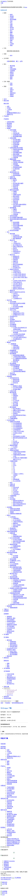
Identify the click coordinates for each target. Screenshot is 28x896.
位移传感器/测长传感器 (16, 147)
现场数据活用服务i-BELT (14, 112)
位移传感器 (16, 151)
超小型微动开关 (17, 245)
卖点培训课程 (13, 654)
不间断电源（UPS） (15, 560)
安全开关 (12, 322)
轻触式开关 (16, 295)
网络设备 (12, 485)
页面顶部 (3, 743)
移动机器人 (13, 528)
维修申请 (9, 811)
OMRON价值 (10, 674)
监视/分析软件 (14, 547)
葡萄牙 (12, 35)
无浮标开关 (16, 235)
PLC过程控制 (16, 481)
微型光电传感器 (14, 190)
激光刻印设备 (13, 576)
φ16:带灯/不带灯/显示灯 (19, 275)
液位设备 (12, 233)
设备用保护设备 (17, 572)
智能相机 (15, 164)
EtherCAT (15, 443)
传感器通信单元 (17, 134)
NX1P (14, 465)
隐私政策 (6, 864)
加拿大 (12, 89)
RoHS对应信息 (11, 628)
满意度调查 (10, 821)
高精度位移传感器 (18, 149)
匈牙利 (12, 27)
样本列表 (9, 801)
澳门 (17, 61)
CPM (14, 476)
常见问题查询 (10, 619)
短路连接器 (16, 602)
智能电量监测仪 (17, 536)
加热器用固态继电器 (18, 355)
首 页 (5, 99)
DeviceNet (15, 493)
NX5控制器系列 (17, 423)
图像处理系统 (17, 160)
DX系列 (15, 447)
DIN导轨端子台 (17, 586)
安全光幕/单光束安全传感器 (17, 303)
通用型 (15, 394)
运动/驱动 (9, 507)
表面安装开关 (17, 251)
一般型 (15, 241)
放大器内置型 (17, 141)
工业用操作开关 (17, 298)
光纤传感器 (13, 130)
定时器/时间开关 (14, 378)
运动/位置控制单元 (15, 510)
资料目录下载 (4, 798)
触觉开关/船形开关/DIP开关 (17, 292)
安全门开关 (13, 309)
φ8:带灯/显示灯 (17, 272)
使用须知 (6, 862)
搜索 (17, 701)
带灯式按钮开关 (17, 285)
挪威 (11, 32)
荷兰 (11, 30)
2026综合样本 (10, 800)
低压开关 (12, 373)
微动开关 (12, 240)
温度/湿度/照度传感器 (19, 541)
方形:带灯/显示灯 (17, 284)
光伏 (8, 111)
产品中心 (3, 766)
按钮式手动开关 (17, 287)
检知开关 (15, 249)
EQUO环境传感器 (15, 538)
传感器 (9, 128)
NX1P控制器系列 (17, 428)
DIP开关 (15, 293)
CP (14, 468)
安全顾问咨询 (10, 824)
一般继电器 (13, 343)
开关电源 (15, 555)
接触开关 (15, 261)
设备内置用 (16, 347)
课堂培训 (9, 640)
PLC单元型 (16, 400)
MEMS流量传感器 (18, 225)
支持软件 (15, 402)
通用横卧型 (16, 258)
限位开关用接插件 (18, 264)
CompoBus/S (16, 494)
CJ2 (14, 471)
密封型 (15, 248)
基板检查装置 (13, 607)
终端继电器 (13, 350)
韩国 (11, 84)
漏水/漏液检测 (17, 238)
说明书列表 (10, 806)
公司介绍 (9, 675)
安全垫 (12, 318)
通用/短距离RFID (17, 505)
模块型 (15, 399)
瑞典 (11, 40)
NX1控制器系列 (17, 426)
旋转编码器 (13, 207)
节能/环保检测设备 (12, 531)
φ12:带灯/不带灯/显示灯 (19, 274)
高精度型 (15, 259)
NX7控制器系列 (17, 425)
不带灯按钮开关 (17, 282)
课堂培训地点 (13, 645)
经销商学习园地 (11, 649)
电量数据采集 (17, 546)
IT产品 (12, 497)
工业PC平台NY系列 (18, 431)
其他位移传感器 (17, 155)
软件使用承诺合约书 (17, 702)
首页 (2, 702)
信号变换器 (13, 416)
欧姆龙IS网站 (10, 845)
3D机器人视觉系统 (18, 162)
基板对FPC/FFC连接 (18, 594)
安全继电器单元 (17, 339)
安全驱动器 (13, 340)
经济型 (15, 397)
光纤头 (15, 131)
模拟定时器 (16, 379)
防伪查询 (9, 632)
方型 (14, 181)
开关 (8, 232)
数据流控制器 (13, 445)
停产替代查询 (10, 626)
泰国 (11, 77)
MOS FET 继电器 (17, 369)
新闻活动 (6, 657)
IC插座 (15, 601)
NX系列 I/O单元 (17, 433)
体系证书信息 (10, 631)
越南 (11, 78)
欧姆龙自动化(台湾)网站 (13, 840)
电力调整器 (13, 363)
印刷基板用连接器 (15, 593)
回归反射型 (16, 199)
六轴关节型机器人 (18, 521)
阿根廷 (12, 96)
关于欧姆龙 (7, 668)
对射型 (15, 193)
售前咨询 (6, 696)
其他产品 (15, 186)
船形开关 (15, 296)
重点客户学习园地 (12, 814)
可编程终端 (13, 495)
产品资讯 (6, 116)
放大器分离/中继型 (18, 183)
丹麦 (11, 21)
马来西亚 (12, 70)
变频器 (12, 512)
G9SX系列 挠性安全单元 (20, 337)
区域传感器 (16, 144)
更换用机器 (16, 479)
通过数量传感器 (17, 136)
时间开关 (15, 382)
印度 (11, 67)
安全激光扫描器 (14, 308)
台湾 (21, 61)
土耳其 (12, 43)
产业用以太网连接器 (18, 585)
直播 (8, 663)
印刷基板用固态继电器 (19, 371)
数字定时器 (16, 381)
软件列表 (9, 805)
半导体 (9, 108)
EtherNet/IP (16, 442)
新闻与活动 (4, 759)
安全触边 (12, 319)
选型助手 (9, 125)
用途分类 (15, 201)
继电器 (9, 342)
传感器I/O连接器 (17, 589)
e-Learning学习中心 (12, 648)
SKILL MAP (13, 651)
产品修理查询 (10, 819)
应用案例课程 (13, 652)
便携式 (15, 534)
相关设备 (15, 405)
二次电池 (9, 109)
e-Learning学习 (11, 623)
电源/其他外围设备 (12, 552)
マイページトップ (12, 690)
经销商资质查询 (11, 621)
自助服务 (6, 610)
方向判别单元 (17, 212)
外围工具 (12, 484)
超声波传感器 (13, 215)
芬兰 (11, 22)
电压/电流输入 (17, 408)
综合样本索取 (7, 698)
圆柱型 (15, 180)
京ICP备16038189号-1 (6, 877)
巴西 (11, 88)
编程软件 (15, 523)
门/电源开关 (16, 253)
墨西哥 (12, 94)
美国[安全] (13, 93)
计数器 (12, 384)
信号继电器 (16, 368)
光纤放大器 (16, 133)
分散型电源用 (17, 570)
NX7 (14, 462)
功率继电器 (16, 366)
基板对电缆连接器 (18, 596)
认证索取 (9, 790)
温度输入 (15, 413)
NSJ (14, 477)
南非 (11, 55)
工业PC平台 (13, 448)
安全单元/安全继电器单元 (17, 335)
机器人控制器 (17, 525)
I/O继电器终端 (14, 352)
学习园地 (6, 634)
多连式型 (15, 262)
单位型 (15, 575)
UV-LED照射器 (14, 563)
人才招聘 (9, 680)
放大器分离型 (17, 139)
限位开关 (12, 254)
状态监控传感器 (14, 230)
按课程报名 (13, 641)
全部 (8, 106)
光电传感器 (13, 138)
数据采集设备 (13, 544)
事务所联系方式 (11, 677)
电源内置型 (16, 142)
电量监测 (12, 533)
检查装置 (9, 606)
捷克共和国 (13, 19)
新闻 (8, 666)
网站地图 (6, 869)
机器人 (9, 515)
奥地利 (12, 16)
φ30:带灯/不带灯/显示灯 (19, 280)
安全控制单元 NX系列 (19, 436)
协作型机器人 (13, 529)
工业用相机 (16, 165)
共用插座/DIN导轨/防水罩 (17, 604)
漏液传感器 (16, 224)
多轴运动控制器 (14, 450)
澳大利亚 (12, 65)
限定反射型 (16, 196)
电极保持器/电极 (17, 237)
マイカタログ (10, 691)
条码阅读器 (16, 173)
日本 (11, 83)
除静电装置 (13, 565)
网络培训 (9, 656)
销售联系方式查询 (12, 624)
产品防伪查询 (10, 787)
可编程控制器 (13, 461)
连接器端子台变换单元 (19, 580)
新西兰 (12, 72)
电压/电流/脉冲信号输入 (19, 415)
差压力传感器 (17, 542)
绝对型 (15, 211)
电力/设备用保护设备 (15, 567)
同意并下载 (4, 738)
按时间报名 (13, 643)
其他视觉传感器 (17, 167)
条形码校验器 (17, 175)
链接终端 (15, 583)
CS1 (14, 472)
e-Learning (9, 813)
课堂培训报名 (10, 817)
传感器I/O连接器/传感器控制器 (18, 588)
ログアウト (10, 695)
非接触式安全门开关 (18, 314)
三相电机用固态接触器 (19, 356)
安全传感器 (13, 301)
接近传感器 (13, 178)
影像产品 (12, 177)
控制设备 (9, 376)
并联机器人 (16, 518)
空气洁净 (12, 551)
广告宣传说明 (7, 867)
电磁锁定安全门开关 (18, 313)
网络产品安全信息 (12, 797)
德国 (11, 26)
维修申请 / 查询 (11, 618)
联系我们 (3, 827)
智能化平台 (10, 114)
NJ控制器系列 (17, 429)
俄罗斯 (12, 37)
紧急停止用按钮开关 (18, 288)
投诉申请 (9, 822)
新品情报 (9, 123)
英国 (11, 45)
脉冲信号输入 (17, 412)
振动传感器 (16, 222)
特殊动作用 (16, 348)
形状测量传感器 (17, 152)
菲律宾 (12, 73)
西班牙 (12, 39)
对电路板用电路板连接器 (20, 598)
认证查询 (9, 629)
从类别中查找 (10, 121)
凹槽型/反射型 (17, 194)
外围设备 (15, 146)
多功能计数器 (17, 389)
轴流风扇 (12, 562)
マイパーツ (10, 693)
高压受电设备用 (17, 568)
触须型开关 (16, 266)
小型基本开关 (17, 243)
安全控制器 (13, 326)
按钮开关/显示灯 (14, 269)
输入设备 (15, 403)
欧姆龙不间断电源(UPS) (13, 842)
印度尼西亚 (13, 69)
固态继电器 (13, 353)
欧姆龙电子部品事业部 (13, 843)
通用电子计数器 (17, 386)
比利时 (12, 17)
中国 (2, 3)
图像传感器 (13, 159)
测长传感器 (16, 154)
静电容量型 (16, 185)
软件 (14, 434)
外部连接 (15, 599)
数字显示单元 (13, 573)
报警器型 (15, 395)
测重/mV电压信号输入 (19, 410)
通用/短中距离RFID (18, 500)
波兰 (11, 34)
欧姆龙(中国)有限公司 (13, 838)
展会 (8, 665)
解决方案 (6, 100)
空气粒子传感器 (17, 539)
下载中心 (6, 609)
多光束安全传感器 (18, 306)
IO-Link (15, 441)
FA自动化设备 (11, 420)
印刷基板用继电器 (15, 365)
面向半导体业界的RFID (19, 504)
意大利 (12, 29)
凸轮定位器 (13, 390)
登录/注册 (6, 686)
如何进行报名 (13, 646)
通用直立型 (16, 256)
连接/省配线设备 (14, 578)
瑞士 (11, 42)
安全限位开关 (17, 267)
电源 (11, 554)
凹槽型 (15, 191)
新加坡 (12, 75)
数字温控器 (13, 392)
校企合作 (9, 682)
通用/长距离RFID (17, 502)
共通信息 (9, 126)
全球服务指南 (10, 825)
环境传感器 (16, 227)
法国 (11, 24)
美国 (11, 91)
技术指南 (9, 795)
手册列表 (9, 803)
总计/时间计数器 (17, 387)
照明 (14, 170)
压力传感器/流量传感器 (16, 217)
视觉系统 (15, 526)
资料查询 (9, 616)
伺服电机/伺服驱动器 (15, 513)
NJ (13, 466)
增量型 (15, 209)
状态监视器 (13, 559)
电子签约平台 (10, 683)
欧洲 (11, 14)
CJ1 (14, 469)
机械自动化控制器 (15, 421)
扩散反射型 (16, 198)
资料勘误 (9, 808)
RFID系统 (12, 499)
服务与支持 (4, 809)
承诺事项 (6, 865)
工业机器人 (13, 516)
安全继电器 (13, 324)
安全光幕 (15, 305)
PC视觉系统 (16, 168)
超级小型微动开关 (18, 246)
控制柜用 (15, 345)
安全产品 (9, 300)
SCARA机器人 (17, 520)
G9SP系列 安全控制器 (19, 334)
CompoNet (16, 491)
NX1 (14, 464)
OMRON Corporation (9, 861)
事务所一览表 (10, 830)
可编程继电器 (13, 418)
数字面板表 (13, 407)
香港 (13, 61)
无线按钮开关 (17, 271)
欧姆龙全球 (4, 10)
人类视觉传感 (17, 228)
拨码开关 (12, 290)
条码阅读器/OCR (14, 172)
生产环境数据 (17, 549)
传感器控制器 (17, 591)
